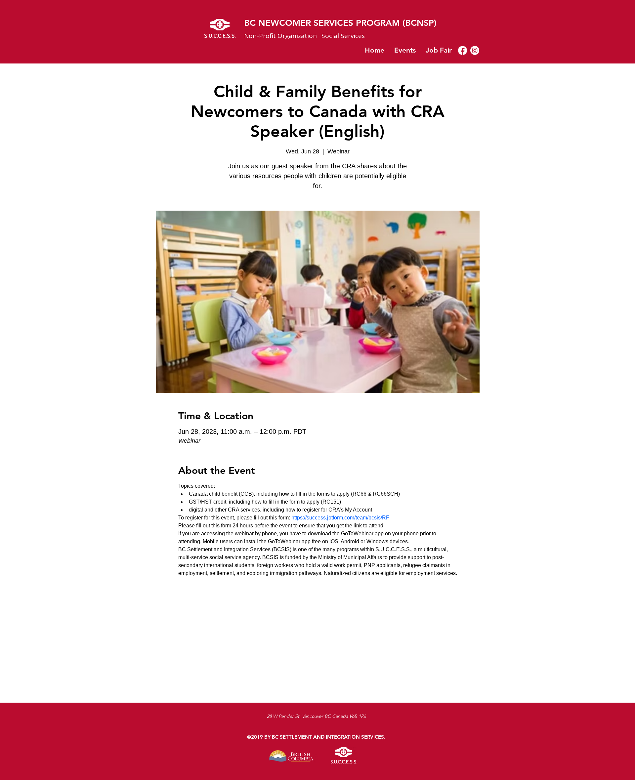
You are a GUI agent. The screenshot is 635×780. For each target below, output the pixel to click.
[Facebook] (462, 50)
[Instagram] (474, 50)
